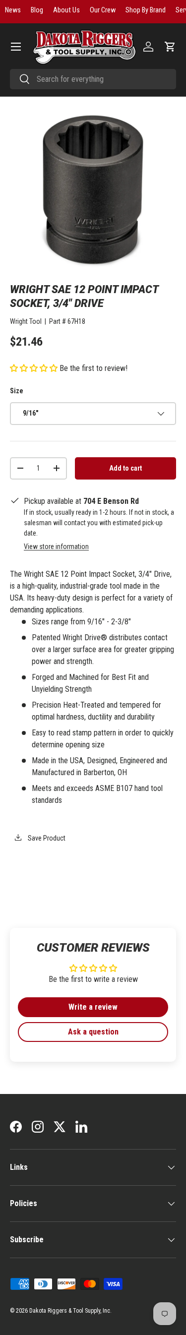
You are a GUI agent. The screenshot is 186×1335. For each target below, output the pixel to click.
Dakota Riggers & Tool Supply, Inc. (70, 1310)
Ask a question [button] (93, 1031)
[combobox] (93, 79)
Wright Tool (26, 321)
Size (16, 391)
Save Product (45, 838)
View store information (56, 546)
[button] (170, 47)
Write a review (93, 1007)
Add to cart (125, 468)
